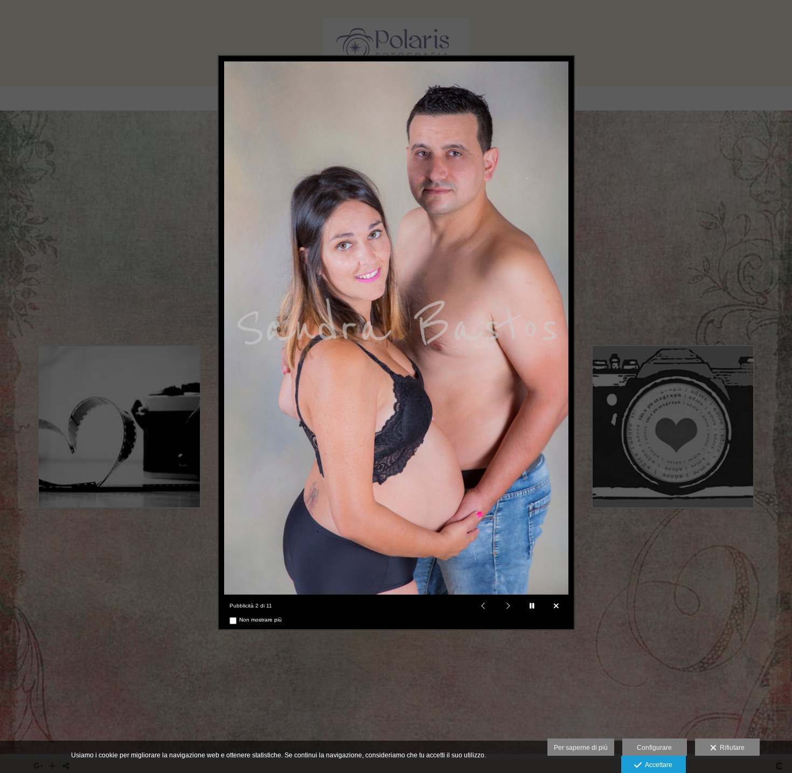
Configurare (654, 747)
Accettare (657, 765)
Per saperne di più (581, 747)
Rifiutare (731, 747)
